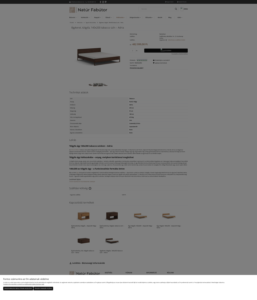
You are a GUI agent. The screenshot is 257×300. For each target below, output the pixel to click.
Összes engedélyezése (43, 288)
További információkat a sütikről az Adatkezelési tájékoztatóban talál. (23, 284)
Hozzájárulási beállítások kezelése (18, 288)
